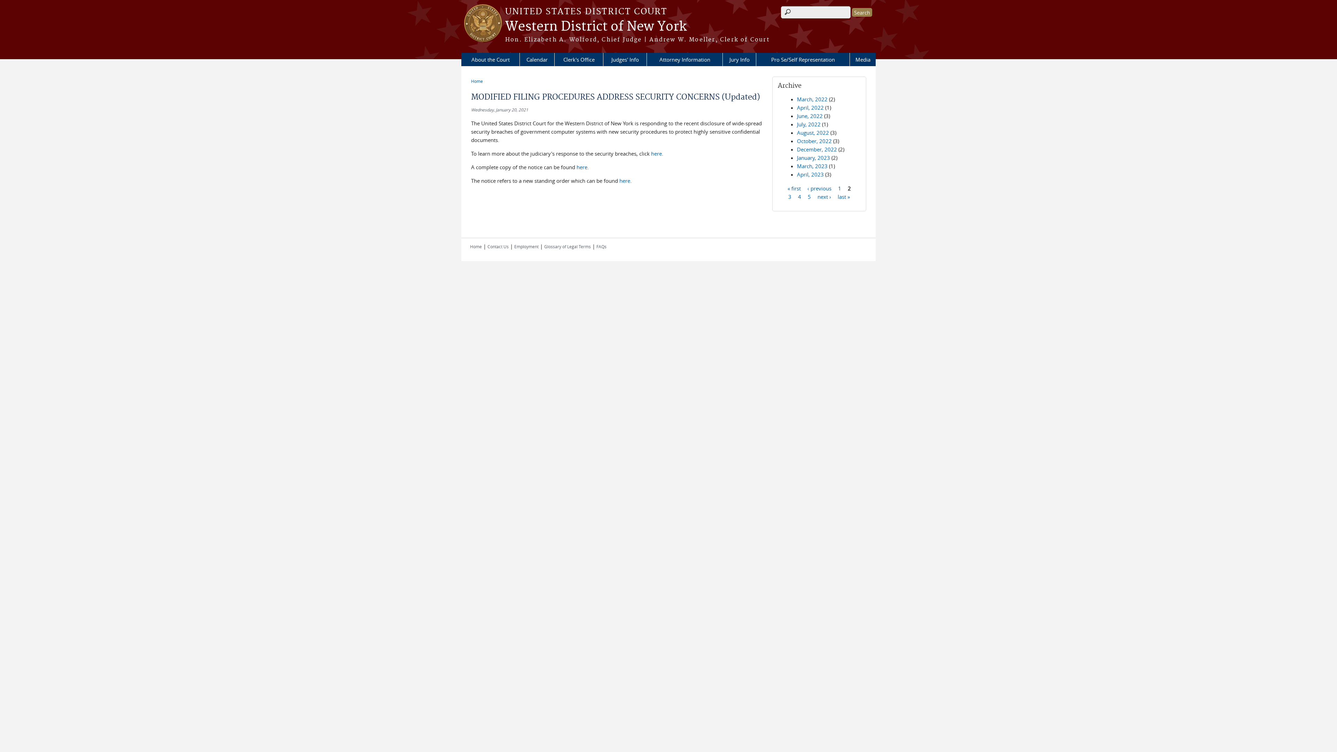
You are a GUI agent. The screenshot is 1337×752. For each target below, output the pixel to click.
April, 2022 (810, 107)
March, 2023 (812, 166)
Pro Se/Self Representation (803, 59)
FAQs (601, 246)
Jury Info (739, 59)
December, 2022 (817, 149)
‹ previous (819, 188)
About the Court (490, 59)
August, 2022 (813, 132)
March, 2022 (812, 99)
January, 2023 (813, 157)
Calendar (537, 59)
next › (824, 196)
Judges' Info (625, 59)
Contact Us (498, 246)
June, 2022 (810, 115)
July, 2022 (809, 124)
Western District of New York (596, 27)
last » (844, 196)
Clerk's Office (579, 59)
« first (794, 188)
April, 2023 (810, 174)
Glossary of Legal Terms (567, 246)
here (656, 153)
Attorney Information (684, 59)
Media (862, 59)
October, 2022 (814, 141)
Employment (526, 246)
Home (477, 81)
